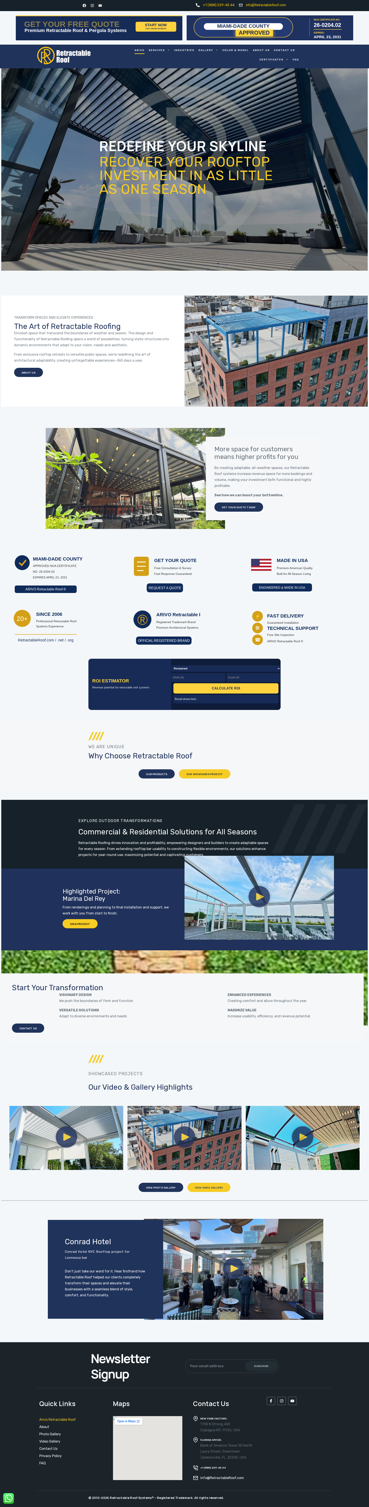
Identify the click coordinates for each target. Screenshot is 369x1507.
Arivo (140, 50)
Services (157, 50)
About (44, 1427)
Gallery (205, 50)
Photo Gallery (50, 1434)
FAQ (296, 59)
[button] (259, 897)
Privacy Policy (50, 1456)
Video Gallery (49, 1441)
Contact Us (284, 50)
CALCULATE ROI (226, 688)
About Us (261, 50)
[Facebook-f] (271, 1401)
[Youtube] (100, 5)
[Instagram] (92, 5)
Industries (184, 50)
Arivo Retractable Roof (57, 1420)
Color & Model (235, 50)
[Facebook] (84, 5)
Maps (121, 1403)
